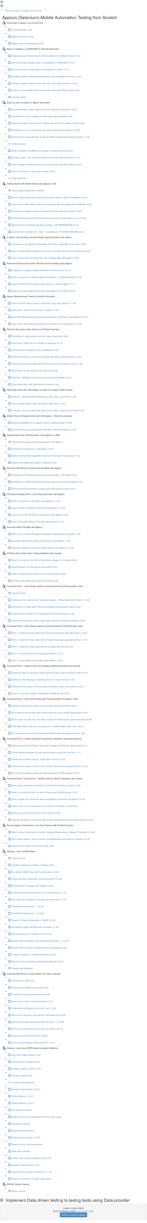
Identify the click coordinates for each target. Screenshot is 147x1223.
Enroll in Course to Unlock (73, 1214)
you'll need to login (85, 1211)
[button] (1, 2)
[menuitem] (1, 6)
